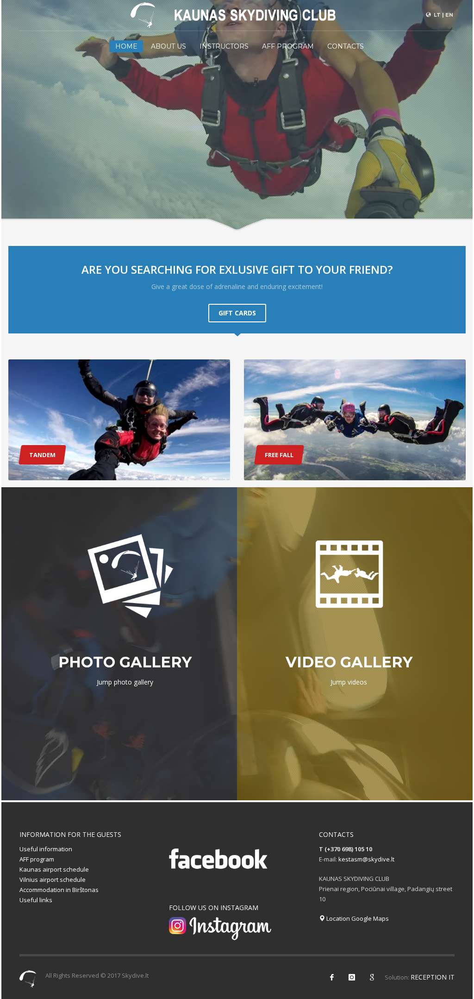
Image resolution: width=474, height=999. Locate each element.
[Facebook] (332, 977)
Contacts (345, 46)
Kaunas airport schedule (54, 869)
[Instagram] (352, 977)
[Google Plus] (372, 977)
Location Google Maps (357, 918)
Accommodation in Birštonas (59, 890)
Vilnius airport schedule (52, 879)
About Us (168, 46)
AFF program (288, 46)
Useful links (35, 900)
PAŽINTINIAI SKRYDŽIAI (283, 215)
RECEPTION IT (433, 977)
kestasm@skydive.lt (366, 859)
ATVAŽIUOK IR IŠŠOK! (183, 215)
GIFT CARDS (237, 312)
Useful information (45, 849)
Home (126, 46)
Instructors (224, 46)
